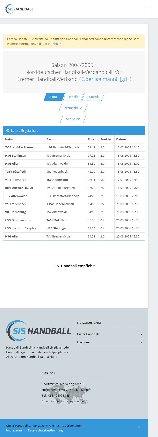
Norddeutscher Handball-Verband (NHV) (72, 72)
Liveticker (83, 342)
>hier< (57, 44)
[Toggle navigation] (147, 9)
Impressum (14, 430)
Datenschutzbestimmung (45, 430)
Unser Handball (88, 334)
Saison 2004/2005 (72, 65)
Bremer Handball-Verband (47, 79)
